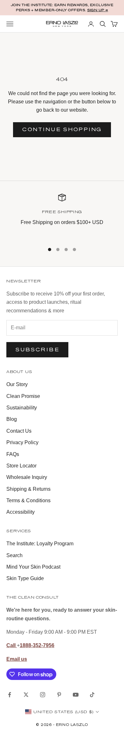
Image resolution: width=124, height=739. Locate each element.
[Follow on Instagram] (42, 694)
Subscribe (37, 350)
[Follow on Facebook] (9, 694)
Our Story (17, 384)
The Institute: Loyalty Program (39, 543)
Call (11, 645)
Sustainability (21, 407)
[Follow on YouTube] (75, 694)
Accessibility (20, 512)
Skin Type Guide (25, 578)
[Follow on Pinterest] (59, 694)
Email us (16, 659)
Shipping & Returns (28, 489)
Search (14, 555)
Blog (11, 419)
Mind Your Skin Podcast (33, 567)
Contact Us (18, 431)
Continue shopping (62, 129)
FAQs (12, 454)
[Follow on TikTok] (92, 694)
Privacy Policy (22, 442)
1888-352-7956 (37, 645)
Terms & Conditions (28, 500)
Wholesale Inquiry (26, 477)
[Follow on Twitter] (26, 694)
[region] (62, 214)
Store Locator (21, 465)
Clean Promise (23, 396)
